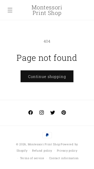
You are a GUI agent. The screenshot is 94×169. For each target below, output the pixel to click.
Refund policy (42, 150)
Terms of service (32, 158)
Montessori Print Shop (44, 144)
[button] (10, 10)
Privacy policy (67, 150)
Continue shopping (47, 76)
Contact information (64, 158)
